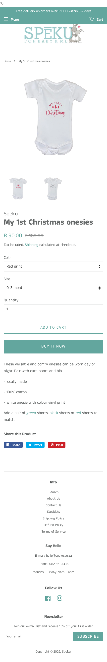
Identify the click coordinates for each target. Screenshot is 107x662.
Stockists (53, 511)
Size (7, 279)
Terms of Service (54, 531)
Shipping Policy (53, 518)
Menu (14, 19)
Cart (99, 19)
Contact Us (53, 505)
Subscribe (88, 636)
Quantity (11, 300)
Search (53, 492)
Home (7, 61)
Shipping (31, 244)
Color (8, 258)
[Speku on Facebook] (48, 599)
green (31, 413)
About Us (53, 498)
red (78, 413)
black (54, 413)
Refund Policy (53, 525)
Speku (66, 651)
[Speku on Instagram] (59, 599)
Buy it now (53, 346)
